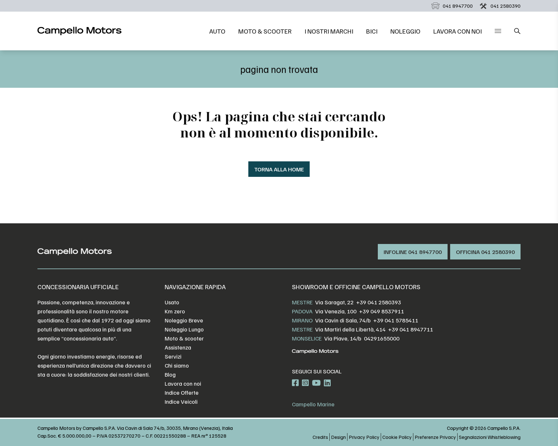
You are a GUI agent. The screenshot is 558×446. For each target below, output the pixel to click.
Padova (302, 311)
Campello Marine (313, 404)
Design (338, 437)
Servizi (173, 356)
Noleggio (405, 31)
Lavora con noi (457, 31)
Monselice (307, 338)
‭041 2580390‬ (506, 6)
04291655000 (381, 338)
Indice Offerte (182, 392)
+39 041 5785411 (395, 320)
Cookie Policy (397, 437)
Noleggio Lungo (184, 329)
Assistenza (178, 347)
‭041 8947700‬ (458, 6)
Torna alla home (279, 169)
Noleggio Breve (184, 320)
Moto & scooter (265, 31)
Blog (170, 374)
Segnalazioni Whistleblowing (490, 437)
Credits (320, 437)
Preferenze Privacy (435, 437)
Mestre (302, 302)
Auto (217, 31)
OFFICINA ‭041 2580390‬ (485, 251)
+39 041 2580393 (378, 302)
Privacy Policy (364, 437)
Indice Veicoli (181, 401)
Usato (172, 302)
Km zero (175, 311)
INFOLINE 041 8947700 (413, 251)
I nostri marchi (329, 31)
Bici (371, 31)
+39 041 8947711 (410, 329)
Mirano (302, 320)
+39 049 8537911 (381, 311)
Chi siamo (177, 365)
